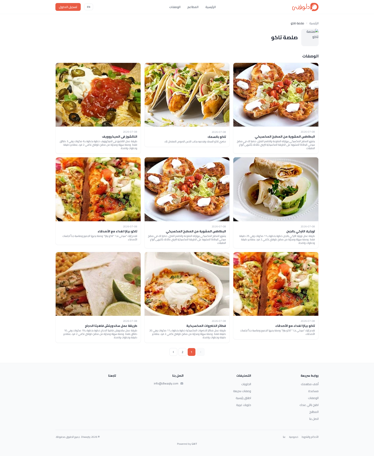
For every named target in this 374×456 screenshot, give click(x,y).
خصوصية (293, 437)
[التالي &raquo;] (173, 352)
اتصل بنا (314, 419)
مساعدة (313, 391)
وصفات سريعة (242, 391)
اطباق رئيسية (243, 398)
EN (88, 6)
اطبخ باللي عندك (309, 405)
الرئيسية (210, 7)
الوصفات (175, 7)
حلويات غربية (243, 405)
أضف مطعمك (310, 384)
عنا (284, 437)
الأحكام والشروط (310, 437)
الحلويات (246, 384)
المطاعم (192, 7)
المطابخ (314, 412)
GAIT (194, 443)
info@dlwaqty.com (166, 383)
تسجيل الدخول (68, 7)
